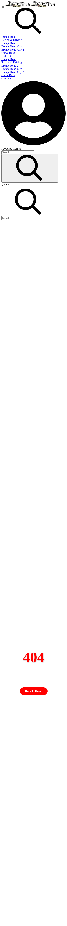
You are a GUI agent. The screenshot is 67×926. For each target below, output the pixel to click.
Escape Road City (11, 46)
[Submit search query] (29, 168)
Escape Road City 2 (12, 49)
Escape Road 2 (9, 43)
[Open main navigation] (2, 7)
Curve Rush (8, 52)
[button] (28, 33)
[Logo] (30, 6)
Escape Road (8, 36)
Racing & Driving (11, 39)
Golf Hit (6, 56)
